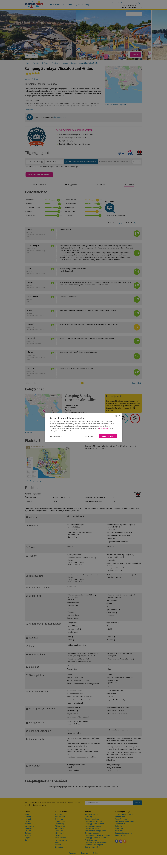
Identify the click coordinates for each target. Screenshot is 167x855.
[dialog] (83, 427)
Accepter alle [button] (107, 436)
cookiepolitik (103, 428)
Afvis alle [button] (89, 436)
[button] (56, 436)
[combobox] (116, 416)
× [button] (119, 416)
